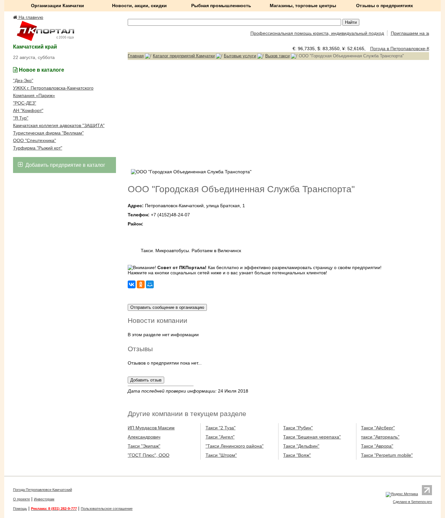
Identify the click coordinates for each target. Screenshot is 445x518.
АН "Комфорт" (28, 110)
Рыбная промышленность (221, 5)
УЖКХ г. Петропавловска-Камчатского (53, 88)
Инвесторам (44, 499)
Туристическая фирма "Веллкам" (48, 133)
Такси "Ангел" (220, 436)
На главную (30, 17)
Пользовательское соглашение (107, 509)
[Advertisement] (278, 113)
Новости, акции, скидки (139, 5)
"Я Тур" (20, 118)
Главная (136, 55)
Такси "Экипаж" (144, 446)
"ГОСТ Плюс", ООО (148, 455)
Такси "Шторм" (221, 455)
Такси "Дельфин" (301, 446)
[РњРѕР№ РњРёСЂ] (150, 284)
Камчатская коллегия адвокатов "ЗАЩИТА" (59, 125)
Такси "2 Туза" (221, 427)
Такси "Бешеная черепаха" (312, 436)
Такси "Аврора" (377, 446)
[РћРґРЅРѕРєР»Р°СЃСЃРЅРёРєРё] (141, 284)
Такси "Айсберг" (378, 427)
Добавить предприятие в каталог (64, 165)
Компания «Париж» (34, 95)
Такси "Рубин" (298, 427)
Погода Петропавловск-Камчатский (42, 490)
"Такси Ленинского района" (235, 446)
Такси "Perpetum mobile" (387, 455)
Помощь (20, 509)
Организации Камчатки (57, 5)
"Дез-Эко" (23, 80)
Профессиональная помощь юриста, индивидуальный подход (313, 33)
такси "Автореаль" (380, 436)
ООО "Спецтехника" (34, 140)
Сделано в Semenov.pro (412, 502)
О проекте (21, 499)
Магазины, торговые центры (303, 5)
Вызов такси (277, 55)
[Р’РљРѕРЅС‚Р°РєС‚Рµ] (132, 284)
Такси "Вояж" (297, 455)
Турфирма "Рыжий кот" (37, 148)
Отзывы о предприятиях (384, 5)
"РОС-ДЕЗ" (24, 103)
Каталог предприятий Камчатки (184, 55)
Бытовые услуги (240, 55)
